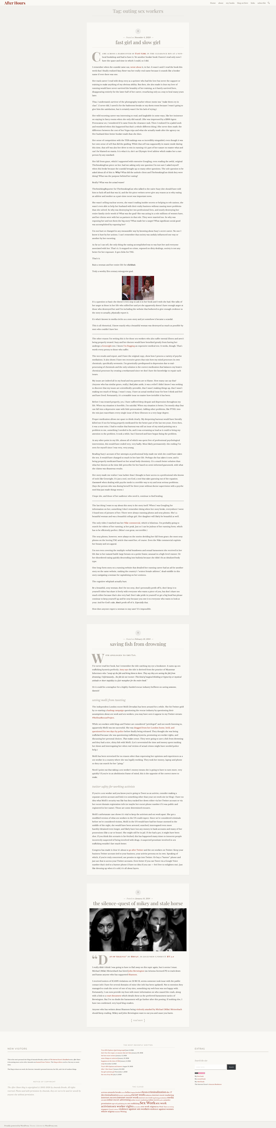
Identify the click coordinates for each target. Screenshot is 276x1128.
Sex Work (147, 1103)
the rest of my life (107, 1074)
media (170, 1097)
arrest (123, 1092)
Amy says (124, 670)
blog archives (58, 1062)
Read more (138, 1020)
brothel (138, 1092)
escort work (138, 1094)
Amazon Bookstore (215, 1084)
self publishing (120, 1103)
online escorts (153, 1100)
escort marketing (125, 1095)
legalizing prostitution (160, 1098)
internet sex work (145, 1098)
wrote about (135, 67)
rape (113, 1103)
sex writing (170, 1107)
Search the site (201, 1060)
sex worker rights (122, 1106)
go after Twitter (136, 850)
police (161, 1100)
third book (200, 1081)
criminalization (157, 1092)
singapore (105, 1109)
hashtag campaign (115, 710)
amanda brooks (114, 1092)
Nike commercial (132, 523)
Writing (123, 1112)
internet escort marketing (163, 1095)
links (253, 3)
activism (104, 1092)
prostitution (106, 1103)
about (220, 3)
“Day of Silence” (118, 956)
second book (201, 1079)
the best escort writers (108, 1055)
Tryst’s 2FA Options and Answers (111, 1066)
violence (116, 1109)
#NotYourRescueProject (103, 718)
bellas (127, 1092)
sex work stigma (148, 1106)
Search (231, 1067)
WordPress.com (51, 1126)
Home (213, 3)
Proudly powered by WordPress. (16, 1126)
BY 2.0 (170, 956)
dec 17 (169, 1092)
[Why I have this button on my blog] (200, 1073)
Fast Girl (140, 53)
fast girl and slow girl (138, 42)
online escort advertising (119, 1100)
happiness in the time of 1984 (110, 1061)
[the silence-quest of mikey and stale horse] (138, 953)
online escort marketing (139, 1100)
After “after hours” (107, 1069)
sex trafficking (133, 1103)
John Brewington (136, 971)
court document (113, 996)
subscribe (262, 3)
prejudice (167, 1100)
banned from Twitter (43, 1062)
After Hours (14, 2)
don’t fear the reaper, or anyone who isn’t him (116, 1053)
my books (230, 3)
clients (144, 1092)
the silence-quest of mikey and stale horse (138, 903)
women (117, 1111)
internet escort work (127, 1097)
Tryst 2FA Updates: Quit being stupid (113, 1050)
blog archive (242, 3)
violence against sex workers (134, 1109)
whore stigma (107, 1111)
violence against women (162, 1109)
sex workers (137, 1107)
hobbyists (148, 1095)
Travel (111, 1109)
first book (200, 1076)
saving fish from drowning (138, 644)
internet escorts (109, 1097)
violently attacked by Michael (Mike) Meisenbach (159, 1009)
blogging (132, 1092)
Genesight (107, 346)
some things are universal (109, 1058)
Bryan (135, 956)
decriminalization (110, 1095)
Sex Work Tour (161, 1107)
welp (102, 1064)
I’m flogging (129, 346)
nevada (103, 1100)
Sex (126, 1103)
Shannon (132, 975)
